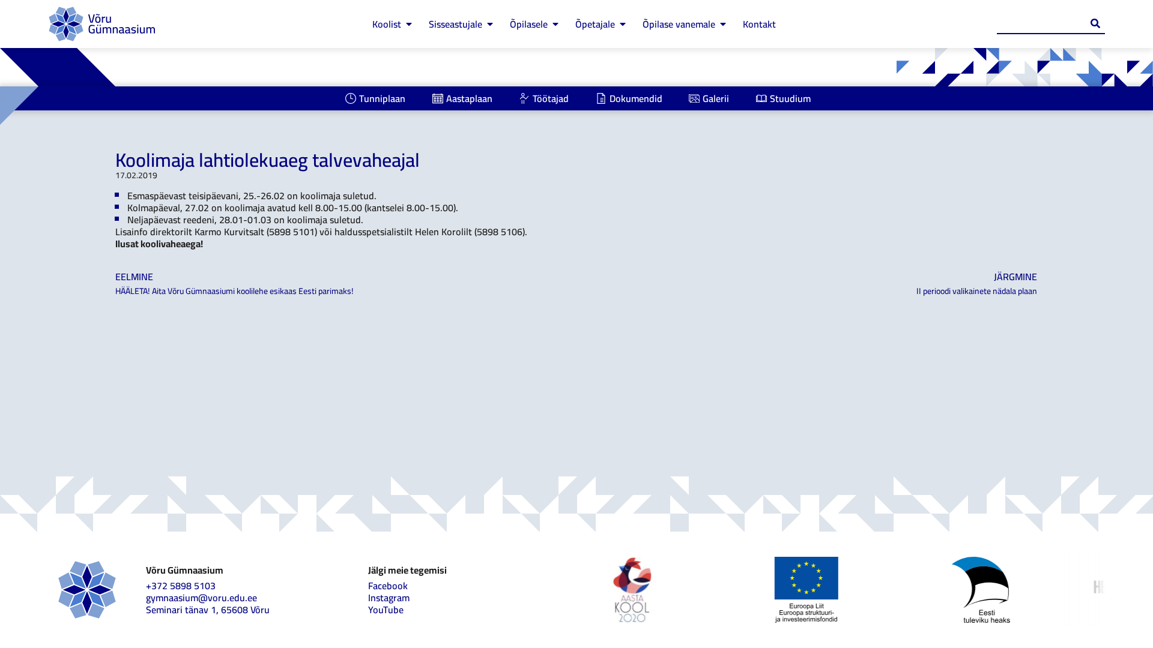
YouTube (386, 610)
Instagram (389, 598)
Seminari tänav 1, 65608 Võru (208, 610)
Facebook (388, 586)
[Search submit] (1095, 23)
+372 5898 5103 (181, 586)
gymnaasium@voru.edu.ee (201, 598)
